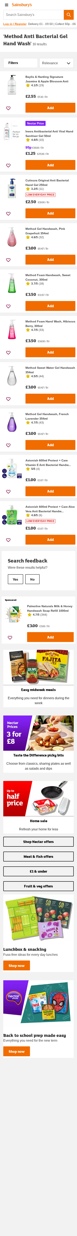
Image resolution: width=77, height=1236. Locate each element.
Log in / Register (14, 24)
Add (50, 107)
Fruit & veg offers (38, 886)
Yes (15, 579)
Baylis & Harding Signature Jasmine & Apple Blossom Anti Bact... (46, 81)
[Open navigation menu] (6, 5)
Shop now (17, 965)
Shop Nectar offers (38, 841)
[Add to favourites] (8, 108)
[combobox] (33, 15)
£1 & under (38, 871)
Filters (13, 63)
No (32, 579)
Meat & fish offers (38, 856)
